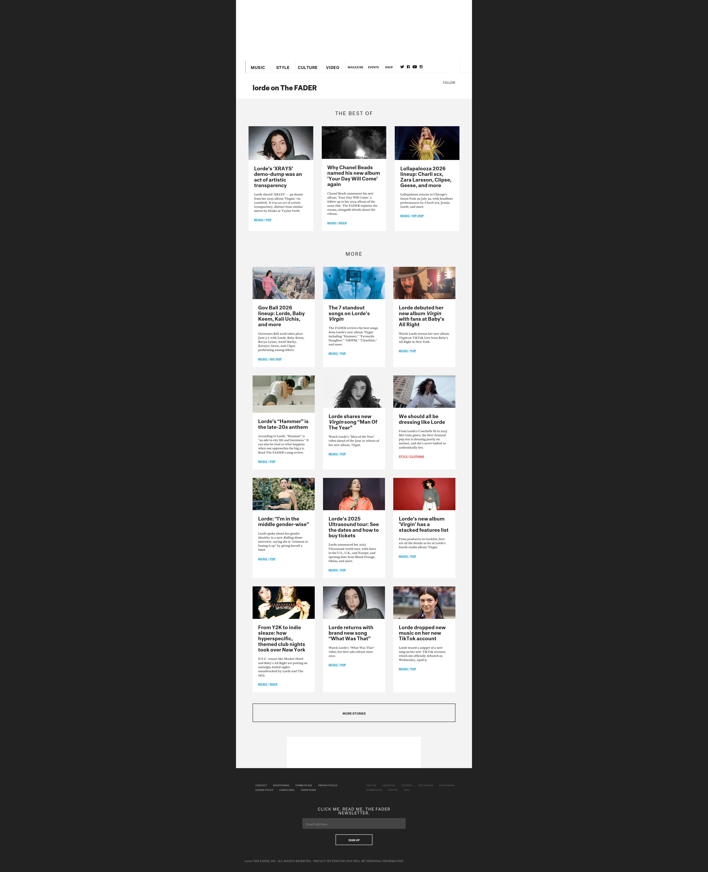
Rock (343, 222)
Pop (268, 219)
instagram (421, 66)
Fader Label (287, 789)
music (258, 219)
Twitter (402, 66)
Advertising (281, 785)
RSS (406, 789)
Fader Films (308, 789)
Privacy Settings (327, 861)
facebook (408, 66)
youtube (415, 66)
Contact (261, 785)
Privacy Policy (327, 785)
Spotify (393, 789)
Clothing (417, 456)
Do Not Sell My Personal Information (372, 861)
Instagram (425, 785)
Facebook (388, 785)
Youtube (406, 785)
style (403, 456)
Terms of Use (303, 785)
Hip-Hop (418, 215)
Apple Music (447, 785)
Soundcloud (374, 789)
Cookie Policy (264, 789)
